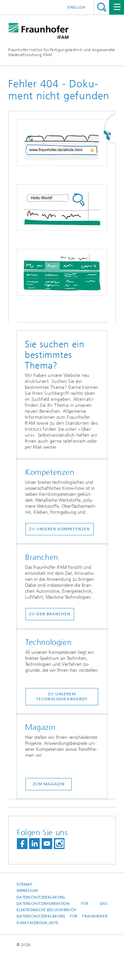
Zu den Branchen (49, 614)
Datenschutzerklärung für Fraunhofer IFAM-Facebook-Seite (62, 919)
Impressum (27, 891)
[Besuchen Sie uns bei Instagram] (59, 843)
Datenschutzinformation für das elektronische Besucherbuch (62, 907)
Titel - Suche (101, 7)
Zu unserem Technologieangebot (61, 696)
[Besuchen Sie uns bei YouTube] (47, 843)
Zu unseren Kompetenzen (59, 529)
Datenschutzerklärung (41, 897)
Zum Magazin (49, 784)
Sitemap (24, 884)
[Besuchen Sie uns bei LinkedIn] (34, 843)
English (76, 7)
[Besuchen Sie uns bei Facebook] (22, 843)
